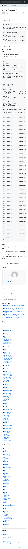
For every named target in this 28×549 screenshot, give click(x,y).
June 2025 (6, 333)
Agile (5, 450)
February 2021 (7, 405)
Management (7, 490)
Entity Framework (8, 476)
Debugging (6, 471)
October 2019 (7, 428)
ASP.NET (6, 454)
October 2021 (7, 393)
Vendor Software (8, 518)
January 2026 (7, 328)
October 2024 (7, 342)
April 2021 (6, 402)
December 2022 (8, 374)
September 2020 (8, 412)
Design (6, 473)
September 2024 (8, 343)
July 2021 (6, 397)
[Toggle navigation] (24, 2)
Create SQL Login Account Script (11, 543)
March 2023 (7, 370)
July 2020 (6, 415)
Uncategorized (7, 517)
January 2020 (7, 424)
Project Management (9, 504)
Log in (5, 532)
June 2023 (6, 365)
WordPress (6, 526)
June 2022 (6, 381)
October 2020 (7, 410)
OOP (5, 501)
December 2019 (8, 425)
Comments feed (8, 535)
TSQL (5, 515)
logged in (10, 296)
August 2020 (7, 413)
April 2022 (6, 384)
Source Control (7, 507)
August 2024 (7, 345)
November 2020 (8, 409)
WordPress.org (7, 537)
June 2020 (6, 416)
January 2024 (7, 355)
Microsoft (6, 492)
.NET (5, 447)
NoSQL (6, 499)
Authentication (7, 455)
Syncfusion (6, 511)
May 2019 (6, 435)
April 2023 (6, 368)
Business (6, 464)
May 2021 (6, 400)
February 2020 (7, 422)
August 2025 (7, 331)
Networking (7, 498)
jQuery (5, 486)
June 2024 (6, 348)
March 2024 (7, 352)
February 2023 (7, 371)
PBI (5, 502)
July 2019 (6, 432)
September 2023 (8, 361)
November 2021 (8, 391)
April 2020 (6, 419)
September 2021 (8, 394)
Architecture (7, 452)
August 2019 (7, 431)
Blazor (5, 463)
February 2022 (7, 387)
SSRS (5, 509)
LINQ (5, 489)
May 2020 (6, 418)
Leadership (7, 487)
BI (4, 460)
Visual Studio (7, 520)
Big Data (6, 461)
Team (5, 512)
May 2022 (6, 383)
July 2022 (6, 380)
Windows (6, 524)
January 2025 (7, 339)
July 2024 (6, 346)
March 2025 (7, 336)
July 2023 (6, 364)
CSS (5, 470)
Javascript (6, 485)
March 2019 (7, 438)
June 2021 (6, 399)
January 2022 (7, 388)
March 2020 (7, 421)
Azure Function (7, 458)
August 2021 (7, 396)
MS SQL (6, 496)
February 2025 (7, 337)
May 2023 (6, 367)
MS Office (6, 495)
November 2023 (8, 358)
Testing (6, 514)
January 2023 (7, 372)
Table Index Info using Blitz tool (11, 317)
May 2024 (6, 349)
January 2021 (7, 406)
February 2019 (7, 440)
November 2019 (8, 427)
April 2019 (6, 437)
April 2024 (6, 350)
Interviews (6, 483)
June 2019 (6, 434)
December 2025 (8, 330)
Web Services (7, 523)
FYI (5, 477)
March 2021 (7, 403)
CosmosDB (7, 469)
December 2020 (8, 407)
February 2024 (7, 353)
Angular (6, 451)
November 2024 (8, 340)
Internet (6, 482)
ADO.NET (6, 448)
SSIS (5, 508)
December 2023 (8, 356)
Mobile (5, 493)
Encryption (6, 474)
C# (5, 466)
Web (5, 521)
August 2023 (7, 362)
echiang (7, 13)
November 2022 (8, 375)
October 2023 (7, 359)
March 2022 (7, 386)
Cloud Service (7, 467)
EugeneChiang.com (13, 547)
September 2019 (8, 429)
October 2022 (7, 377)
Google (6, 479)
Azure (5, 457)
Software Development (9, 505)
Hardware (6, 480)
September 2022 (8, 378)
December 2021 (8, 390)
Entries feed (7, 534)
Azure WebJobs (7, 541)
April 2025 (6, 334)
